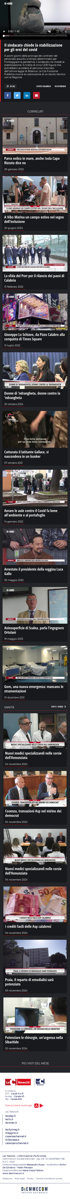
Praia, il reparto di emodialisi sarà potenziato (29, 982)
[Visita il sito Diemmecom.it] (35, 1194)
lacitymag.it (12, 1129)
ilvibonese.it (12, 1139)
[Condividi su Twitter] (16, 96)
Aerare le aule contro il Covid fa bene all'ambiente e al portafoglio (30, 512)
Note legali (20, 1178)
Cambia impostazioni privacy (49, 1178)
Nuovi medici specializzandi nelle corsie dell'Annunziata (33, 755)
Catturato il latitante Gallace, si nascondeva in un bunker (26, 454)
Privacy (30, 1178)
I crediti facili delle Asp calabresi (28, 926)
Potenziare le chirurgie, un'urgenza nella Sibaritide (34, 1039)
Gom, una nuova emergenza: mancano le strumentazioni (33, 688)
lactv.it (9, 1119)
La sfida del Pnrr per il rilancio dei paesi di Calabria (34, 278)
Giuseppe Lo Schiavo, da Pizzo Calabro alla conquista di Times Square (34, 336)
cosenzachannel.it (15, 1136)
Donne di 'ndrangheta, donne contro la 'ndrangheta (32, 395)
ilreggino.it (11, 1132)
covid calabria (43, 86)
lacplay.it (10, 1115)
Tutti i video (57, 706)
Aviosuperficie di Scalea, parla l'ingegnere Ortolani (34, 630)
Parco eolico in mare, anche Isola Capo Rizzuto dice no (32, 160)
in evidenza (60, 86)
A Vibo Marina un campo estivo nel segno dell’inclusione (34, 219)
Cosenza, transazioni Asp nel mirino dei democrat (33, 813)
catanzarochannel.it (17, 1143)
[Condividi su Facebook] (7, 96)
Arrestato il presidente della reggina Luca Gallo (33, 571)
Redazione (7, 1178)
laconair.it (11, 1122)
